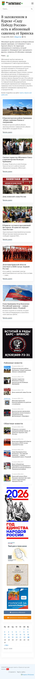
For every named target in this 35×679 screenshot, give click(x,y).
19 (12, 637)
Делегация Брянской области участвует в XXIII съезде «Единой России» (16, 266)
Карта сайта (21, 672)
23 (28, 637)
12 (12, 634)
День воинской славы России (14, 196)
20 (17, 637)
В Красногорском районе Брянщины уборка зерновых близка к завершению (17, 120)
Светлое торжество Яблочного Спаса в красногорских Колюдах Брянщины (17, 159)
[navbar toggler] (32, 3)
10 (5, 634)
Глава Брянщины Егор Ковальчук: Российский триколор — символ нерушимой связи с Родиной (16, 306)
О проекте (12, 672)
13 (16, 634)
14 (20, 634)
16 (28, 634)
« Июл (6, 645)
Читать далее (7, 132)
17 (5, 637)
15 (24, 634)
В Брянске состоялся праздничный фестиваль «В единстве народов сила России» (17, 227)
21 (20, 637)
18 (9, 637)
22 (24, 637)
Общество (18, 37)
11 (8, 634)
